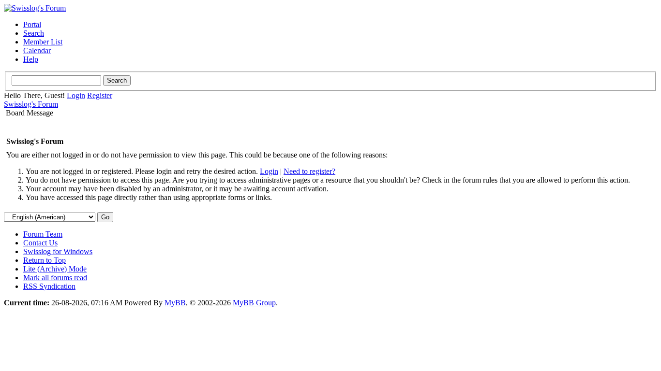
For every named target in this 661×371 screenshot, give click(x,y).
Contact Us (40, 243)
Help (30, 59)
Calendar (37, 50)
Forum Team (42, 234)
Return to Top (44, 260)
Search (33, 33)
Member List (42, 42)
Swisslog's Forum (31, 104)
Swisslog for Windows (57, 251)
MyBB (175, 303)
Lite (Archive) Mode (55, 269)
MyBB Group (254, 303)
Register (99, 95)
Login (76, 95)
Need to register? (309, 171)
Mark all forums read (55, 277)
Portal (32, 24)
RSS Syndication (49, 286)
